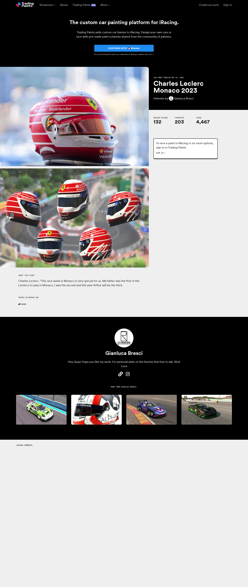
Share (23, 304)
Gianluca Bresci (128, 387)
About (64, 5)
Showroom (46, 5)
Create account (209, 5)
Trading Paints (83, 5)
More (104, 5)
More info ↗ (149, 54)
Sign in (227, 5)
